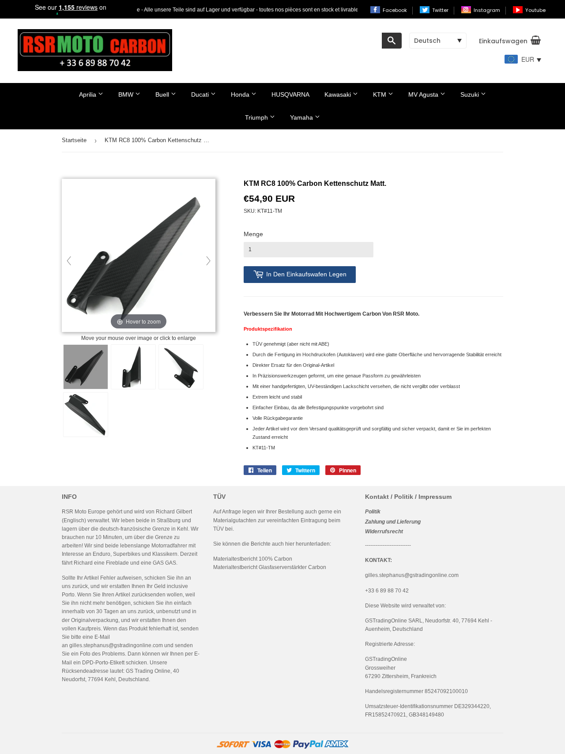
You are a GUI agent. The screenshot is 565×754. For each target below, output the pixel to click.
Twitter (441, 10)
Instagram (487, 10)
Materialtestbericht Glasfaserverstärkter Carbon (269, 567)
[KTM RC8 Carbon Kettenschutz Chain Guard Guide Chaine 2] (181, 367)
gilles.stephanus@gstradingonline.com (116, 645)
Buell (163, 94)
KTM (380, 94)
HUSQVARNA (290, 94)
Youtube (535, 10)
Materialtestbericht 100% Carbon (252, 559)
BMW (126, 94)
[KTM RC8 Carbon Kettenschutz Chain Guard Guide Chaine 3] (86, 367)
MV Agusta (424, 94)
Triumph (257, 117)
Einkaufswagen (503, 41)
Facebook (395, 10)
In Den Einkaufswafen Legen (306, 274)
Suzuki (470, 94)
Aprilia (88, 94)
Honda (241, 94)
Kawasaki (338, 94)
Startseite (74, 140)
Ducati (201, 94)
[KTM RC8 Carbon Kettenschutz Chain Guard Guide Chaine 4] (86, 414)
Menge (253, 234)
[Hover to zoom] (138, 256)
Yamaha (302, 117)
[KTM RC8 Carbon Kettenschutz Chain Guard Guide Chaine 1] (133, 367)
